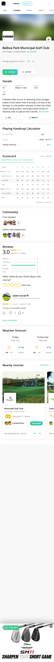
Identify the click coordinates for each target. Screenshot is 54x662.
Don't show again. (27, 660)
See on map (31, 52)
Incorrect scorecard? (44, 202)
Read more (44, 111)
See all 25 (44, 365)
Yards (42, 156)
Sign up (27, 4)
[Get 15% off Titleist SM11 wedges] (27, 643)
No (33, 61)
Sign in (16, 4)
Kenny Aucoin (19, 296)
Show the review (10, 320)
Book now (36, 423)
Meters (48, 156)
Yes (28, 61)
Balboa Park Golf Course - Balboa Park (17, 160)
